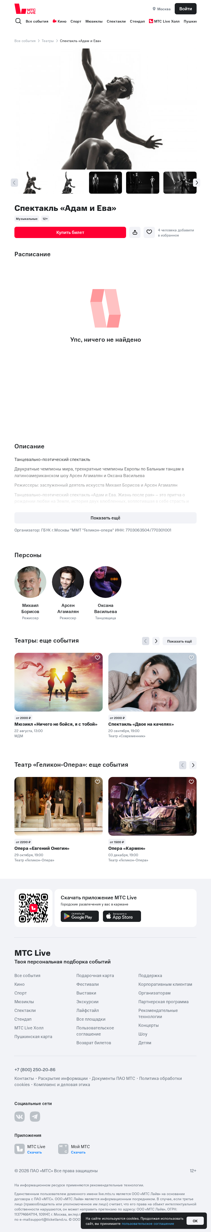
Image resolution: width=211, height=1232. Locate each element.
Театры (48, 40)
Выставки (86, 993)
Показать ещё (105, 518)
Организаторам (154, 993)
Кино (62, 21)
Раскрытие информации (63, 1078)
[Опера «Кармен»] (152, 806)
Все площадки (91, 1019)
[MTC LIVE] (25, 9)
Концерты (148, 1025)
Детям (144, 1042)
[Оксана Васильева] (105, 582)
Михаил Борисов (30, 608)
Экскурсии (87, 1001)
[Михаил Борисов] (30, 582)
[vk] (19, 1116)
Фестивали (87, 984)
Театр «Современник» (126, 735)
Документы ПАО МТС (113, 1078)
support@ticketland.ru (49, 1219)
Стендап (137, 21)
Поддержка (150, 975)
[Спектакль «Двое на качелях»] (152, 682)
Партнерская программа (163, 1001)
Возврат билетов (93, 1042)
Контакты (24, 1078)
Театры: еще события (46, 640)
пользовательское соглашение (148, 1223)
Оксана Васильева (105, 608)
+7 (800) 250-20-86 (35, 1069)
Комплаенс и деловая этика (62, 1084)
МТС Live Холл (167, 21)
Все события (37, 21)
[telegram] (35, 1116)
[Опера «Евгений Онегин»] (58, 806)
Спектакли (116, 21)
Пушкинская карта (33, 1036)
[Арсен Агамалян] (68, 582)
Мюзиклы (94, 21)
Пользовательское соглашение (95, 1030)
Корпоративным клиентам (165, 984)
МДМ (18, 735)
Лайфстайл (87, 1010)
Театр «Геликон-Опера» (34, 859)
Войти (185, 8)
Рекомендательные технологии (158, 1013)
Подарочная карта (95, 975)
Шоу (142, 1034)
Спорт (76, 21)
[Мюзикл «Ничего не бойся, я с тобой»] (58, 682)
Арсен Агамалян (68, 608)
